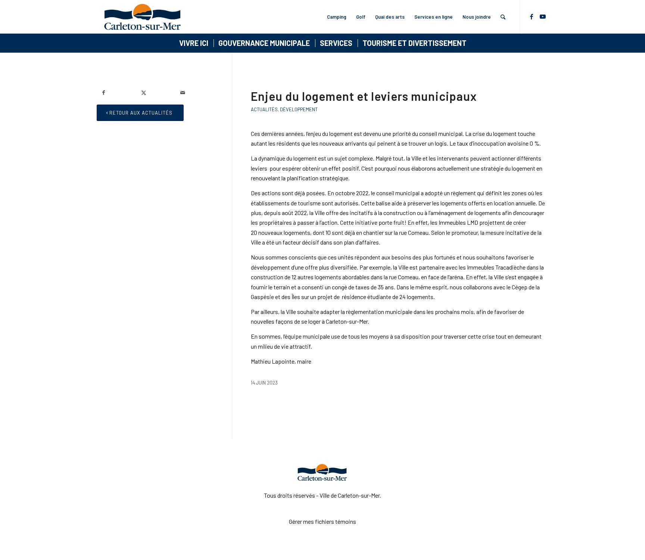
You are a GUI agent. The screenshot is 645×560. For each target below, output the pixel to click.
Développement (299, 109)
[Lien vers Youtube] (542, 16)
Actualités (264, 109)
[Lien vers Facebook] (531, 16)
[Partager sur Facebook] (116, 92)
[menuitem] (336, 17)
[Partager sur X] (154, 92)
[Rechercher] (503, 17)
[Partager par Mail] (194, 92)
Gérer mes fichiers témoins (322, 521)
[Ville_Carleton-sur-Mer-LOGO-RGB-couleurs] (142, 17)
